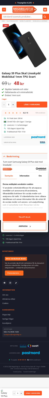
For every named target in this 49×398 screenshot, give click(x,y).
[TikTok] (16, 283)
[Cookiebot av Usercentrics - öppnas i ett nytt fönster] (35, 169)
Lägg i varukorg (32, 104)
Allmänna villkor (8, 299)
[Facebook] (4, 283)
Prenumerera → (14, 273)
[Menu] (4, 10)
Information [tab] (24, 176)
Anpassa (23, 226)
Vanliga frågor (8, 319)
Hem (3, 21)
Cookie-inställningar (29, 372)
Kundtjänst (6, 323)
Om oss (5, 295)
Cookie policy (17, 372)
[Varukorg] (45, 10)
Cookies (5, 303)
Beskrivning (13, 156)
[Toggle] (4, 156)
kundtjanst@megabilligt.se (12, 334)
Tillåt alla (24, 217)
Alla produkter (12, 21)
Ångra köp (6, 314)
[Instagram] (10, 283)
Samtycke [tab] (9, 176)
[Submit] (44, 16)
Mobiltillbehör (25, 21)
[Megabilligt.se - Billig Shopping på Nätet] (24, 9)
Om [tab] (40, 176)
